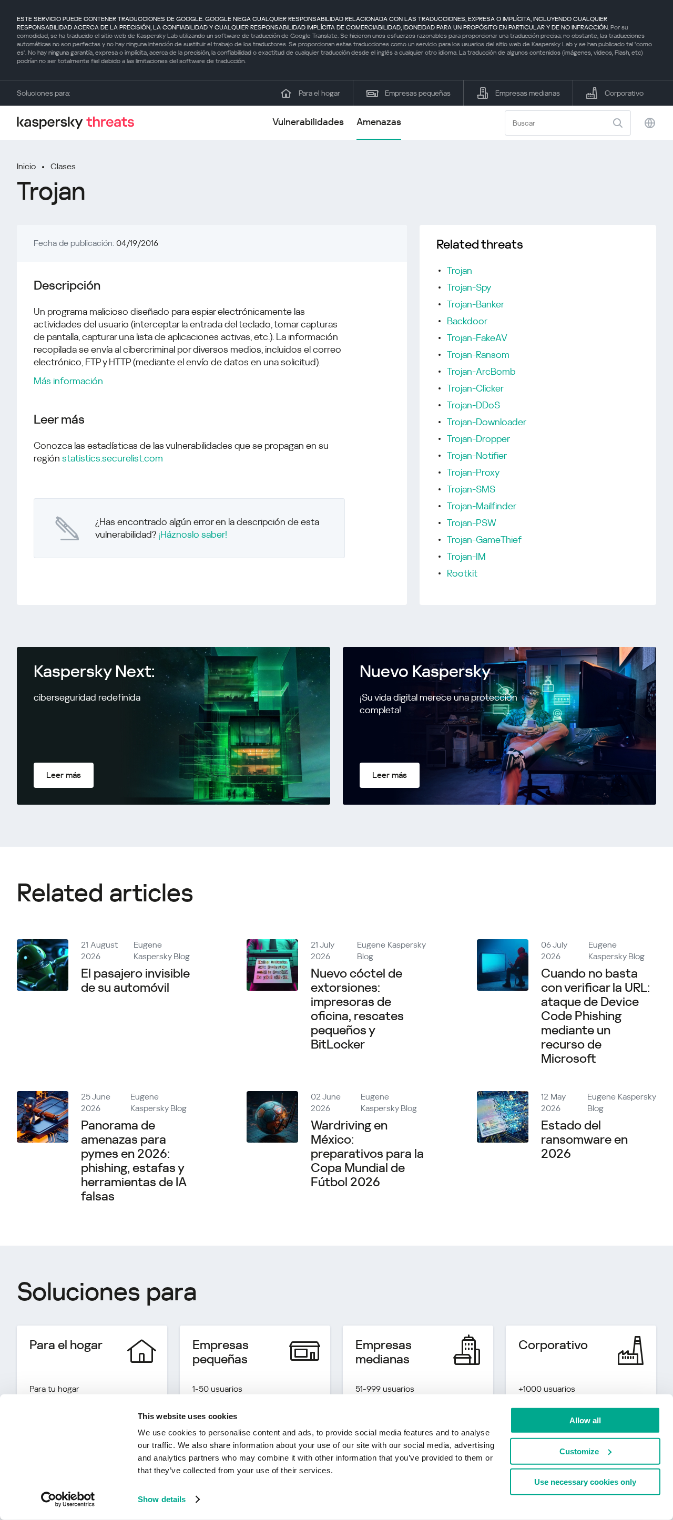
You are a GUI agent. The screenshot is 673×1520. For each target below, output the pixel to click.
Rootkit (462, 573)
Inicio (26, 166)
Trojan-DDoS (473, 404)
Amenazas (378, 121)
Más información (68, 380)
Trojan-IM (466, 556)
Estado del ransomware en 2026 (584, 1139)
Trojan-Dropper (478, 438)
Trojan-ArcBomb (481, 371)
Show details (162, 1499)
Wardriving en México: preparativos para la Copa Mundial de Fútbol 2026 (367, 1153)
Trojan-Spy (469, 287)
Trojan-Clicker (475, 388)
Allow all (585, 1420)
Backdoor (467, 320)
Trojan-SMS (471, 489)
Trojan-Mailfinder (481, 505)
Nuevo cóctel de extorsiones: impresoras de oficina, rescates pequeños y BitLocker (357, 1009)
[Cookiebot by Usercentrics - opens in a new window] (68, 1499)
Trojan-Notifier (477, 455)
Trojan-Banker (475, 304)
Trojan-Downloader (486, 421)
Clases (63, 166)
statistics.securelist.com (112, 458)
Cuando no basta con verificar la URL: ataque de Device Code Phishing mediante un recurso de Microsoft (595, 1016)
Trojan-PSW (471, 522)
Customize (579, 1450)
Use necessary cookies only (585, 1481)
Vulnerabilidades (308, 121)
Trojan (459, 270)
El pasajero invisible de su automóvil (135, 980)
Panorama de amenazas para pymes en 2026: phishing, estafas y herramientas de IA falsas (133, 1161)
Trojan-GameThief (484, 539)
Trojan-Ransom (478, 354)
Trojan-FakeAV (477, 337)
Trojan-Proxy (473, 472)
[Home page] (80, 122)
